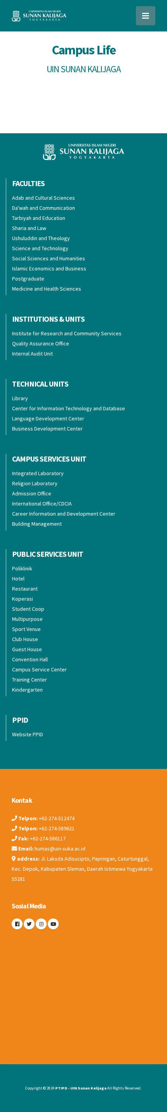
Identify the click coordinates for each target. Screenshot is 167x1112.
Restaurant (25, 588)
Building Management (37, 523)
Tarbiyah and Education (38, 217)
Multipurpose (27, 618)
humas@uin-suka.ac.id (60, 848)
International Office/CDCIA (42, 503)
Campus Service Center (39, 669)
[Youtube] (53, 924)
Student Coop (28, 608)
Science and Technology (40, 248)
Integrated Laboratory (38, 473)
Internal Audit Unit (32, 353)
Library (20, 398)
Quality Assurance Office (40, 343)
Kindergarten (27, 689)
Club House (25, 639)
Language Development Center (48, 418)
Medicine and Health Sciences (46, 288)
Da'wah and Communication (43, 207)
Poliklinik (22, 568)
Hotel (18, 578)
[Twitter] (29, 924)
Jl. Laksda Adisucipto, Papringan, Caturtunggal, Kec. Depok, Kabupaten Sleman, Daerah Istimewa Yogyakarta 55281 (82, 868)
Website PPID (27, 734)
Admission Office (31, 493)
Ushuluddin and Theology (41, 238)
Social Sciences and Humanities (48, 258)
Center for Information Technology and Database (68, 408)
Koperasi (22, 598)
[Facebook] (17, 924)
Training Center (29, 679)
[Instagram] (41, 924)
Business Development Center (47, 428)
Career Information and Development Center (63, 513)
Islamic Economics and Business (49, 268)
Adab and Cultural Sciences (43, 197)
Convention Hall (30, 659)
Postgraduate (28, 278)
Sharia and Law (29, 228)
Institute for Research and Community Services (67, 333)
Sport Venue (26, 629)
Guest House (27, 649)
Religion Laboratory (34, 483)
